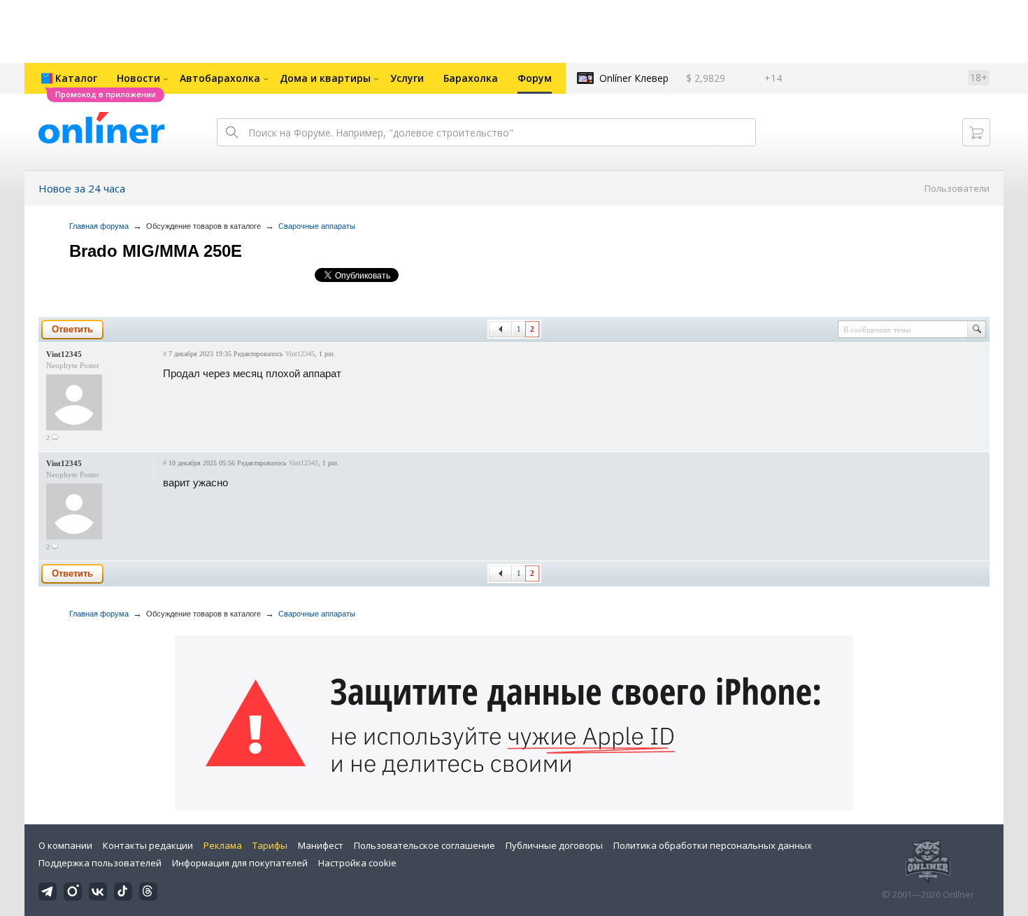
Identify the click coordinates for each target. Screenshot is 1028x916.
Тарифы (269, 845)
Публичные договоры (554, 845)
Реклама (223, 845)
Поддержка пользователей (100, 863)
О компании (65, 845)
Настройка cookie (357, 863)
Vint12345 (64, 354)
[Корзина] (976, 132)
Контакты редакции (148, 845)
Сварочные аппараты (316, 226)
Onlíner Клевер (634, 78)
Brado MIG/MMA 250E (155, 250)
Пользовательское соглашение (424, 845)
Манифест (320, 845)
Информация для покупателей (240, 863)
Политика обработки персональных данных (712, 845)
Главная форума (99, 226)
